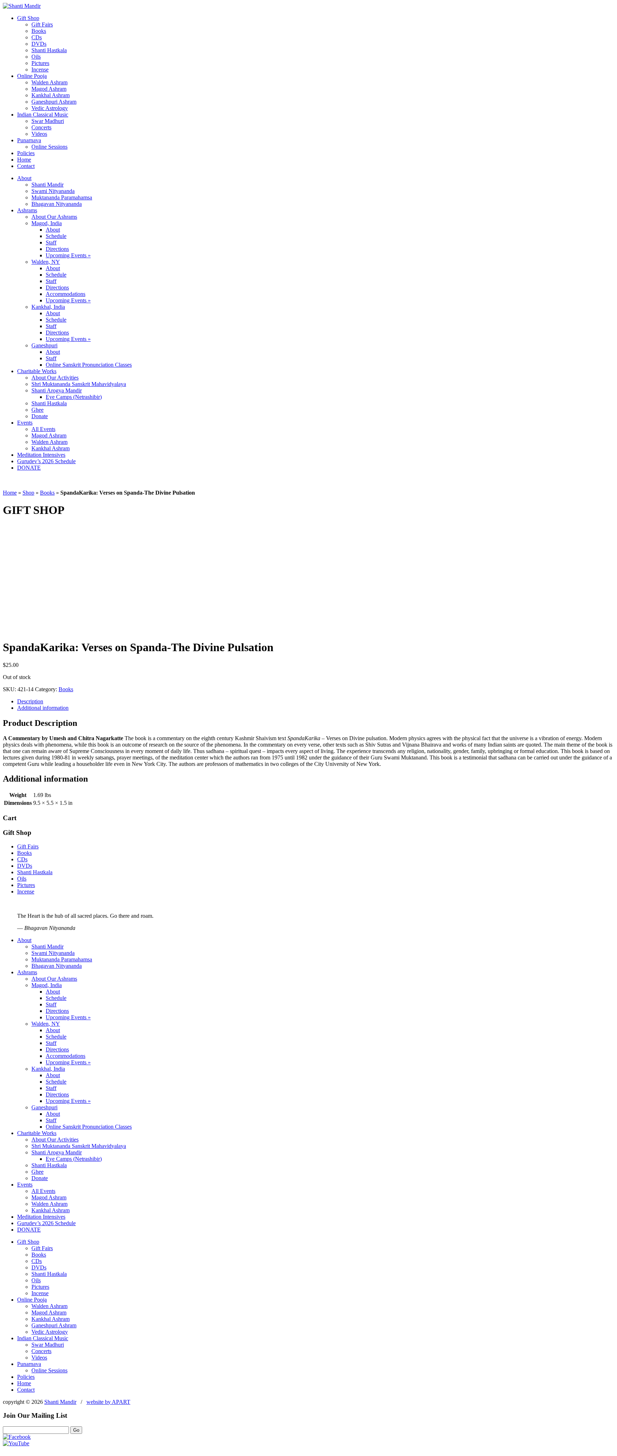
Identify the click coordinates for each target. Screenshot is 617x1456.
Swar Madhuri (47, 121)
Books (38, 31)
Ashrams (27, 210)
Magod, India (46, 223)
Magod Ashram (48, 89)
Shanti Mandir (47, 185)
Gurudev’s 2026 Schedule (46, 461)
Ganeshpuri (44, 345)
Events (24, 423)
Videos (39, 134)
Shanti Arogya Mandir (56, 390)
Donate (39, 416)
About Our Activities (55, 378)
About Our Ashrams (54, 217)
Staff (51, 242)
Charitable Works (36, 371)
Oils (36, 57)
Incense (40, 69)
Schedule (56, 236)
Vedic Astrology (49, 108)
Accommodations (65, 294)
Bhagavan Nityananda (56, 204)
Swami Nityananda (53, 191)
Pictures (40, 63)
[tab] (315, 701)
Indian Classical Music (42, 115)
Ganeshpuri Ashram (53, 102)
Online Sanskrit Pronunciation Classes (89, 365)
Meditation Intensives (41, 455)
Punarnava (29, 140)
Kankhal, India (48, 307)
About (24, 178)
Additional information (43, 708)
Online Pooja (32, 76)
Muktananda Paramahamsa (61, 197)
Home (24, 160)
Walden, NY (45, 262)
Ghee (37, 410)
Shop (28, 493)
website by (108, 1402)
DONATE (29, 468)
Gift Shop (28, 18)
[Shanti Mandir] (22, 6)
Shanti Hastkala (49, 50)
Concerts (41, 127)
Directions (57, 249)
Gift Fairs (42, 24)
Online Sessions (49, 147)
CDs (36, 37)
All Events (43, 429)
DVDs (38, 44)
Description (30, 701)
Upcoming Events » (68, 255)
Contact (26, 166)
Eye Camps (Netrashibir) (74, 397)
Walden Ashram (49, 82)
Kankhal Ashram (50, 95)
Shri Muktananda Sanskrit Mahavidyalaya (78, 384)
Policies (26, 153)
